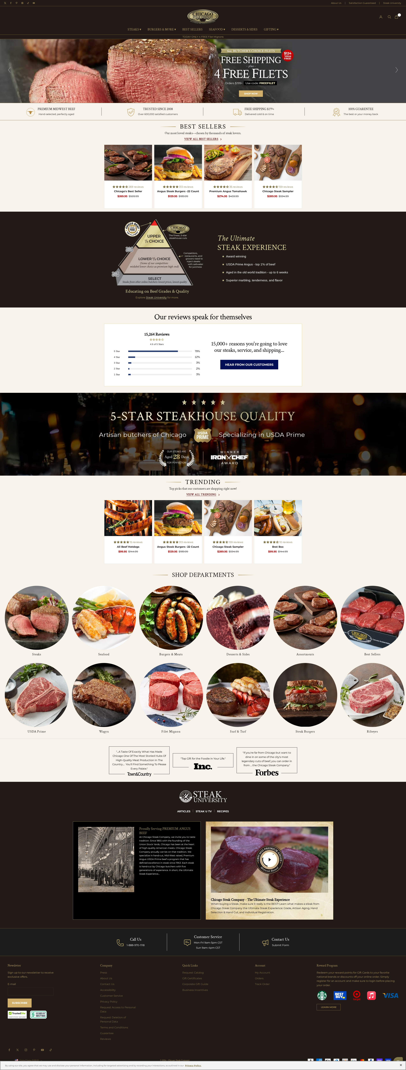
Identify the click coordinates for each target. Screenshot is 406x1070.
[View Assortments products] (305, 618)
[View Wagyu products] (104, 695)
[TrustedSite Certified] (17, 1015)
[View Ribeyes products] (372, 695)
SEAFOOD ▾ (217, 30)
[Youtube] (34, 3)
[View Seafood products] (104, 618)
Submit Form (280, 945)
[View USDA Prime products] (37, 695)
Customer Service (111, 995)
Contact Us (280, 939)
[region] (203, 71)
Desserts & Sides (238, 654)
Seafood (103, 654)
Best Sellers (372, 654)
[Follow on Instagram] (25, 1049)
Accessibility (108, 990)
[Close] (400, 1065)
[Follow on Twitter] (17, 1049)
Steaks (36, 654)
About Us (336, 3)
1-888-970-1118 (136, 945)
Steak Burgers (305, 731)
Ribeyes (372, 731)
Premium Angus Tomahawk (228, 191)
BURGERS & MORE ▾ (162, 30)
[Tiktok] (28, 3)
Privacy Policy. (193, 1065)
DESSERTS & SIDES (244, 30)
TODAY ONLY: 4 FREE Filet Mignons (203, 36)
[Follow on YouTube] (42, 1049)
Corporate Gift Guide (195, 984)
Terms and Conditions (114, 1027)
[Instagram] (22, 3)
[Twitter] (5, 3)
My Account (262, 972)
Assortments (305, 654)
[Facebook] (11, 3)
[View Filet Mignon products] (171, 695)
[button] (121, 186)
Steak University (392, 3)
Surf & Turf (238, 731)
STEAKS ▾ (134, 30)
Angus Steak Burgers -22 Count (178, 191)
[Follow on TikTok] (50, 1049)
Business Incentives (195, 990)
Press (103, 972)
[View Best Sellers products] (372, 618)
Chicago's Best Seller (128, 191)
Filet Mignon (170, 731)
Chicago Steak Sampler (278, 191)
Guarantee (107, 1033)
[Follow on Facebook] (9, 1049)
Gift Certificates (192, 978)
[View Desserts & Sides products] (238, 618)
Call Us (135, 939)
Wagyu (104, 731)
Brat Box (278, 546)
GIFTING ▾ (271, 30)
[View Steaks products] (37, 618)
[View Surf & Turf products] (238, 695)
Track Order (262, 984)
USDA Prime (37, 731)
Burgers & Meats (171, 654)
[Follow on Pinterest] (34, 1049)
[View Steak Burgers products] (305, 695)
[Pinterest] (16, 3)
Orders (259, 978)
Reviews (105, 1038)
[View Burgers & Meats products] (171, 618)
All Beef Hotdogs (128, 546)
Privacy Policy (108, 1001)
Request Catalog (193, 972)
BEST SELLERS (192, 30)
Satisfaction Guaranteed (362, 3)
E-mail (12, 984)
